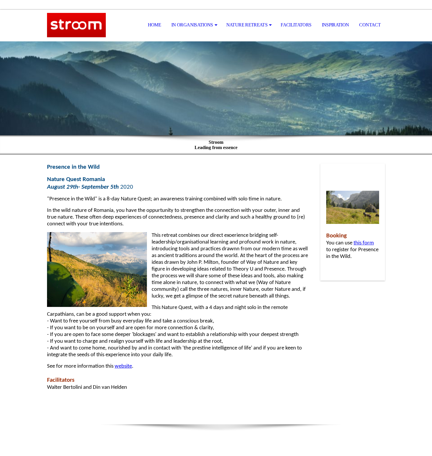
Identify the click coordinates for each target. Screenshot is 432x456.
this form (364, 243)
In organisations (192, 24)
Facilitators (296, 24)
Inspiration (335, 24)
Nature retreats (246, 24)
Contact (370, 24)
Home (154, 24)
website (123, 366)
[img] (76, 25)
